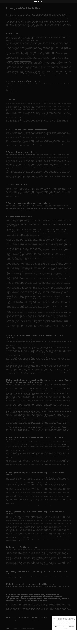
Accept (56, 626)
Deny (64, 626)
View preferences (71, 626)
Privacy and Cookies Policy (64, 628)
